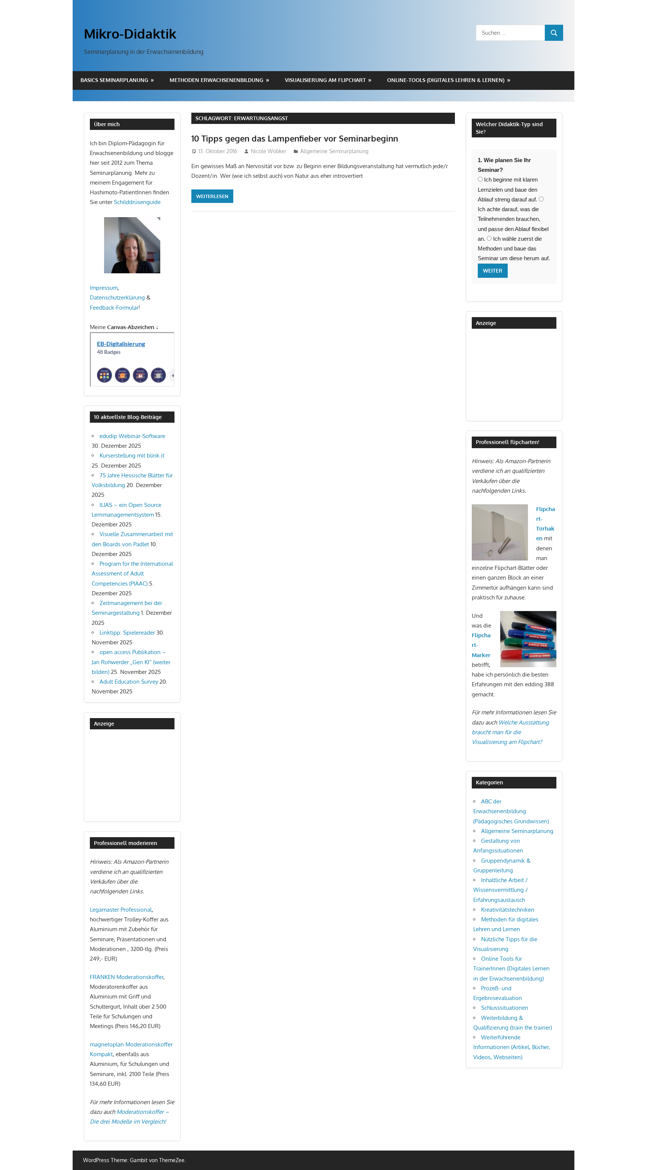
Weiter (492, 270)
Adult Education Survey (129, 681)
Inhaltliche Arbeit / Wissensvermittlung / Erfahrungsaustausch (500, 889)
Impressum (104, 287)
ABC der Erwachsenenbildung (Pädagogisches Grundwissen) (511, 811)
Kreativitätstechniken (507, 909)
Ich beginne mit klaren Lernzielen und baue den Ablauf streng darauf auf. (508, 189)
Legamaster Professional (121, 909)
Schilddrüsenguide (137, 202)
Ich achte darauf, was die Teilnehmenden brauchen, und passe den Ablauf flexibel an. (513, 224)
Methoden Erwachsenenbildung (216, 80)
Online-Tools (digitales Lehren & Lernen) (445, 80)
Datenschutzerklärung (117, 297)
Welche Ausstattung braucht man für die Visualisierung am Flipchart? (510, 732)
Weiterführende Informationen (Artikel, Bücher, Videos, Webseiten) (511, 1047)
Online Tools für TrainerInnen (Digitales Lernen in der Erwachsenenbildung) (511, 968)
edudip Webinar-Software (132, 436)
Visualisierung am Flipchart (325, 80)
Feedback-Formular (114, 307)
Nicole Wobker (268, 151)
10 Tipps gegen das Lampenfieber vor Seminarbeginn (294, 138)
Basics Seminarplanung (114, 80)
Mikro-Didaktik (130, 33)
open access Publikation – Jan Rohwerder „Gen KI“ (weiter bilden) (131, 661)
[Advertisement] (127, 775)
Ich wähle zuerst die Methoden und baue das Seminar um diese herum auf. (514, 248)
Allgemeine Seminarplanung (334, 151)
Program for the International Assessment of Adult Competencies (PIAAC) (132, 573)
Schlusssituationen (504, 1007)
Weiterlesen (212, 196)
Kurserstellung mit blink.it (132, 455)
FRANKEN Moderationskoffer (126, 977)
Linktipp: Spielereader (127, 632)
